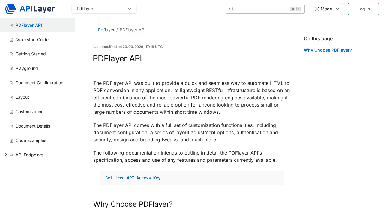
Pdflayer (106, 29)
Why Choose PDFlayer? (328, 49)
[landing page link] (30, 9)
